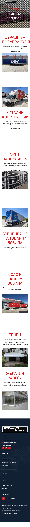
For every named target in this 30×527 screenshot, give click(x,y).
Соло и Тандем (5, 468)
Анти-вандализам (6, 465)
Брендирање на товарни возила (9, 462)
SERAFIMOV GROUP (13, 513)
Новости (4, 480)
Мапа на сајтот (5, 488)
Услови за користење (7, 485)
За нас (3, 477)
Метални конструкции (7, 459)
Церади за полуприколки (7, 457)
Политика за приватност (7, 482)
